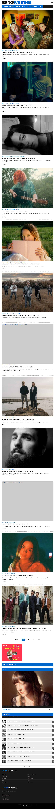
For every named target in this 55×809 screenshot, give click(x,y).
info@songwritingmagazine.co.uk (9, 791)
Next (38, 639)
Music (3, 50)
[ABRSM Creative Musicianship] (12, 660)
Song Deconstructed (10, 50)
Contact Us (30, 782)
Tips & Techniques (32, 774)
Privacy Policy (27, 806)
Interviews (4, 778)
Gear (3, 780)
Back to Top (27, 766)
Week (8, 717)
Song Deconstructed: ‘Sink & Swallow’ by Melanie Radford (16, 706)
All (17, 717)
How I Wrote (30, 778)
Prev (16, 639)
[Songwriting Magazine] (18, 2)
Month (13, 717)
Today (3, 717)
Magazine (4, 774)
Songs (17, 50)
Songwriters (4, 776)
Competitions (4, 782)
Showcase (7, 156)
